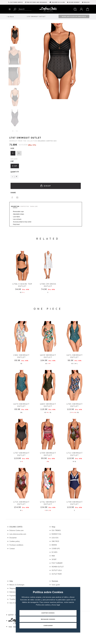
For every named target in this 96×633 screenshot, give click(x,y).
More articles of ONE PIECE (74, 16)
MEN (53, 556)
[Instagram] (17, 197)
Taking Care (34, 206)
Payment (12, 596)
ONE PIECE (55, 541)
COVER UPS (56, 548)
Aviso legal (56, 605)
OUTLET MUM (57, 574)
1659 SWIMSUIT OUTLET (48, 356)
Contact (12, 548)
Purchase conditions (16, 545)
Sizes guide (56, 585)
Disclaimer (13, 538)
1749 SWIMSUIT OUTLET (74, 503)
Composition (24, 206)
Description (15, 206)
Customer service (16, 2)
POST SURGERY (57, 563)
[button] (16, 177)
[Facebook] (12, 197)
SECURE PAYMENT (74, 2)
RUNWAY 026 (56, 534)
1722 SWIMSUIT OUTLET (74, 454)
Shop (47, 186)
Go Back (10, 16)
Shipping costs (14, 588)
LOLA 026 (55, 538)
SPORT (54, 559)
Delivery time (14, 592)
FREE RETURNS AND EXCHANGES (37, 2)
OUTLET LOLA (57, 570)
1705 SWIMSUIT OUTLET (74, 405)
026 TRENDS (56, 530)
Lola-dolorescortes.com (17, 534)
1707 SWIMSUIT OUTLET (21, 454)
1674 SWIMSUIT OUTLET (21, 405)
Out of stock (13, 603)
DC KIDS (54, 552)
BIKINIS (54, 545)
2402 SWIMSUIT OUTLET (21, 356)
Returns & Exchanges (16, 585)
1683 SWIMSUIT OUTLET (48, 405)
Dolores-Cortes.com (16, 530)
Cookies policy (14, 541)
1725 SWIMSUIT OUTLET (21, 503)
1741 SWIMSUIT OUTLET (48, 503)
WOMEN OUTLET (58, 567)
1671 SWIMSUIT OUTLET (74, 356)
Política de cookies (43, 605)
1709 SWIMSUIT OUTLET (48, 454)
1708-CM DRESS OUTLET (48, 285)
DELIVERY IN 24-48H (58, 2)
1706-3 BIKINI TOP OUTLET (22, 285)
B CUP (14, 166)
